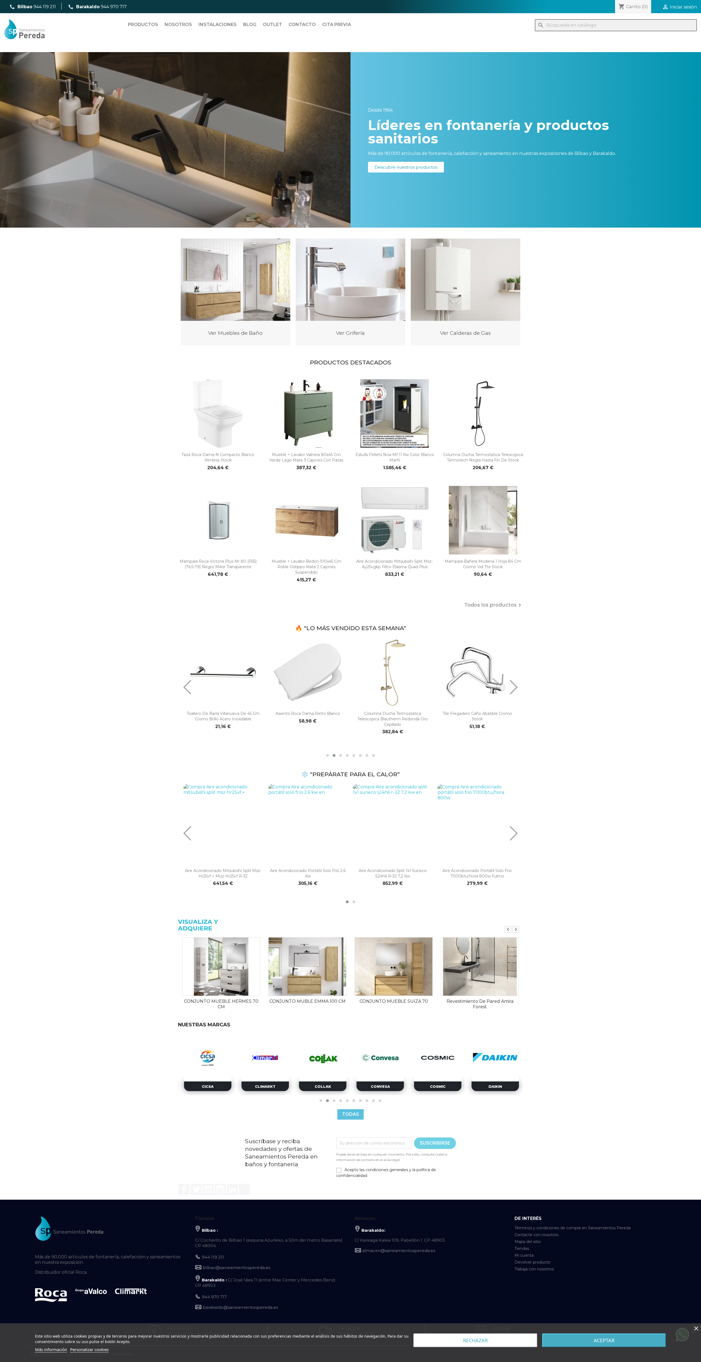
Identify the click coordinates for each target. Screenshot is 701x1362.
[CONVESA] (207, 1057)
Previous (508, 929)
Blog (249, 24)
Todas (350, 1114)
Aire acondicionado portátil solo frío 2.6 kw (308, 873)
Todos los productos (493, 605)
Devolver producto (532, 1262)
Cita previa (336, 24)
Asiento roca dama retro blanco (223, 713)
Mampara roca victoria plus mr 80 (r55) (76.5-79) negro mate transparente (218, 564)
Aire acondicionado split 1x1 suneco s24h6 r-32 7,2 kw (393, 873)
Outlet (272, 24)
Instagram (220, 1189)
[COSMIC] (265, 1057)
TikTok (244, 1189)
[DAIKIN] (322, 1057)
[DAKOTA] (380, 1057)
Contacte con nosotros (536, 1234)
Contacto (302, 24)
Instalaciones (218, 24)
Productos (143, 24)
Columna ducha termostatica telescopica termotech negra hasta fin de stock (483, 457)
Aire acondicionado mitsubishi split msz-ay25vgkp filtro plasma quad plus (394, 564)
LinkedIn (232, 1189)
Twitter (196, 1189)
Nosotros (178, 24)
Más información (51, 1349)
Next (515, 929)
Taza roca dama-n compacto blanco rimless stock (218, 457)
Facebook (184, 1189)
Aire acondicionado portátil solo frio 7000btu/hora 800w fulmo (477, 873)
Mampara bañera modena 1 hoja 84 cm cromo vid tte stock (483, 564)
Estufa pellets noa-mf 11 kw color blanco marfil (394, 457)
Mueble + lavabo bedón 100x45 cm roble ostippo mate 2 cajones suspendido (306, 567)
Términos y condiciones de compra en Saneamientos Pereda (573, 1227)
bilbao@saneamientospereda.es (236, 1267)
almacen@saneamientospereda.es (398, 1250)
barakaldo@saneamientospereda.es (240, 1307)
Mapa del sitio (528, 1241)
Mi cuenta (524, 1255)
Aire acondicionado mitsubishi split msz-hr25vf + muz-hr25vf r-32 (223, 873)
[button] (406, 167)
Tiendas (522, 1248)
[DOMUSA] (495, 1057)
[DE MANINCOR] (437, 1057)
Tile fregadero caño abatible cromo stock (392, 716)
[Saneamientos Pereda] (69, 1228)
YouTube (208, 1189)
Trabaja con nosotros (534, 1269)
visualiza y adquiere (198, 925)
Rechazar (475, 1340)
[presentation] (187, 687)
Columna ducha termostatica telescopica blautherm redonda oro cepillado (308, 719)
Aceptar (604, 1340)
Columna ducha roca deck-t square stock (477, 716)
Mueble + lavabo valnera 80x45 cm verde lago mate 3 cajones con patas (306, 457)
